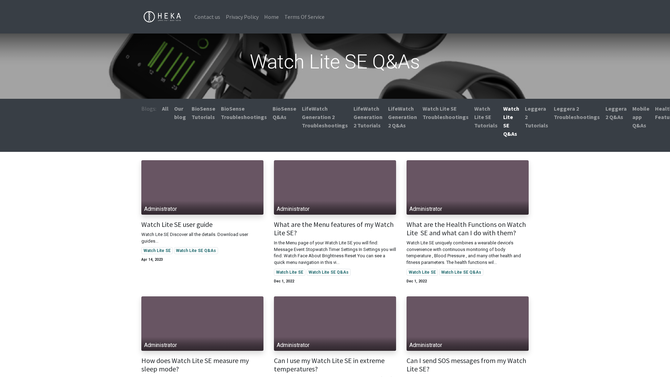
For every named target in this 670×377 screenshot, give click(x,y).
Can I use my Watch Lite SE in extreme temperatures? (329, 364)
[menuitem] (207, 17)
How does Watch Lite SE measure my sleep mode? (195, 364)
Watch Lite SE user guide (177, 224)
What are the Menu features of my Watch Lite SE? (334, 228)
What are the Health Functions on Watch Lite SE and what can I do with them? (466, 228)
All (165, 108)
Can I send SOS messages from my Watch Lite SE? (466, 364)
